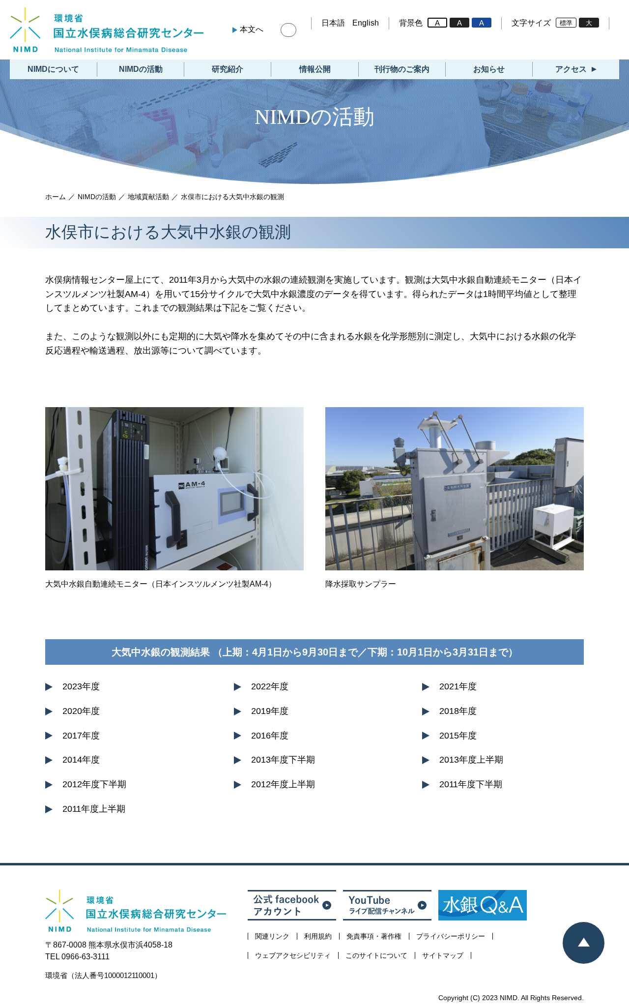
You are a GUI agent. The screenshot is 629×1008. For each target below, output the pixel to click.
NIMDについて (53, 69)
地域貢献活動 (148, 197)
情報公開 (315, 69)
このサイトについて (376, 955)
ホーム (55, 197)
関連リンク (272, 936)
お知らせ (489, 69)
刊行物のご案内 (401, 69)
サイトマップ (442, 955)
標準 (566, 23)
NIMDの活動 (141, 69)
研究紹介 (227, 69)
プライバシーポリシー (450, 936)
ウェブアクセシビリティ (293, 955)
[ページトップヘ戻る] (583, 943)
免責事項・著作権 (373, 936)
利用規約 (318, 936)
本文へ (251, 29)
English (365, 23)
